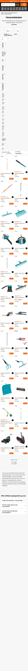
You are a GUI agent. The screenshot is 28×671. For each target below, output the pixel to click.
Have (6, 12)
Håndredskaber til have (9, 13)
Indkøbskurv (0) (24, 4)
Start (2, 12)
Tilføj (11, 178)
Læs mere (14, 24)
